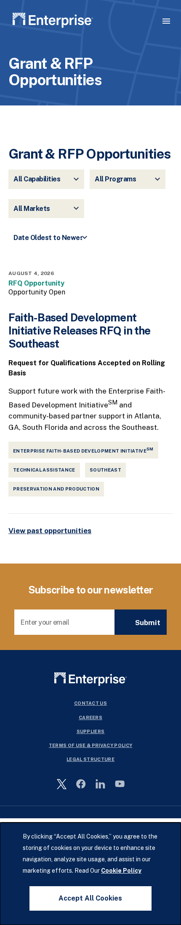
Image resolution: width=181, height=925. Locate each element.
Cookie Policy (121, 870)
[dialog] (90, 874)
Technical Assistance (44, 469)
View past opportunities (49, 530)
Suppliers (91, 731)
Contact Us (90, 703)
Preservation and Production (56, 488)
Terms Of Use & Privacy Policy (91, 745)
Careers (90, 717)
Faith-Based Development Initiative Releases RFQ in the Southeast (79, 330)
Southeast (105, 469)
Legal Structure (90, 759)
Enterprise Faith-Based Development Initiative (83, 450)
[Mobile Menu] (166, 21)
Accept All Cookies (90, 898)
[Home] (53, 22)
